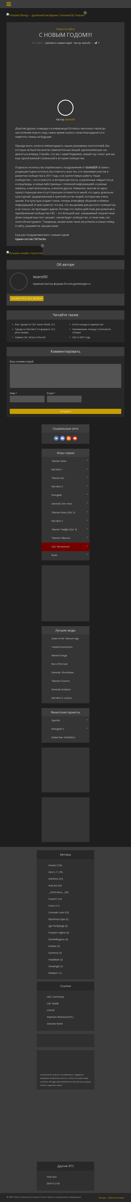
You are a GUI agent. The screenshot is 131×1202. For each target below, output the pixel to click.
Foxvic (51, 905)
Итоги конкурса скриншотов (87, 324)
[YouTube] (75, 438)
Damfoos (53, 878)
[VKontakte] (56, 438)
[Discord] (62, 438)
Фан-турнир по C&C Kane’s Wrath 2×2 (35, 324)
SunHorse (53, 952)
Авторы (102, 1197)
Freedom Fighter (57, 932)
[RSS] (68, 438)
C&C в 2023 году (81, 337)
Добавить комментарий (59, 43)
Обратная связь (116, 1197)
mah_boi (52, 885)
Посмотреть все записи (26, 298)
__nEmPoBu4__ (56, 892)
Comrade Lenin (56, 912)
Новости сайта (65, 29)
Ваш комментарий (21, 361)
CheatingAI (54, 966)
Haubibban (53, 959)
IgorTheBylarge (56, 925)
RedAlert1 (53, 973)
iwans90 (86, 43)
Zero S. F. (53, 872)
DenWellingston (56, 939)
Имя (13, 393)
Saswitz (52, 865)
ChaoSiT (52, 898)
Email (51, 393)
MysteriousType (56, 919)
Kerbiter (52, 946)
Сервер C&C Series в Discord (30, 337)
